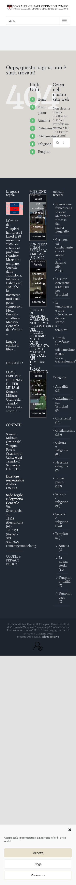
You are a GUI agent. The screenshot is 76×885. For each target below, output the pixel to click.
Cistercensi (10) (61, 420)
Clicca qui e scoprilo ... (14, 409)
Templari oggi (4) (62, 597)
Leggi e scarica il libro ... (12, 345)
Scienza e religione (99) (61, 500)
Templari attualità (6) (62, 581)
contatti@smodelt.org (21, 546)
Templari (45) (61, 536)
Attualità (44, 121)
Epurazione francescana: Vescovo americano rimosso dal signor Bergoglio (61, 217)
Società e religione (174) (61, 520)
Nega (38, 864)
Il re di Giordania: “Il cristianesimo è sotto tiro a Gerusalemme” (61, 349)
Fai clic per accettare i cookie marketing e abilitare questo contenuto (38, 217)
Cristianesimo (48, 136)
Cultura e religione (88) (61, 448)
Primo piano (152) (59, 482)
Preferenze (38, 875)
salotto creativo (50, 636)
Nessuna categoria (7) (61, 466)
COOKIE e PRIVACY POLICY (13, 560)
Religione (44, 144)
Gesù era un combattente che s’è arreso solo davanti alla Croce (61, 255)
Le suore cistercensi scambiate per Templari (61, 286)
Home (42, 99)
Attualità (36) (61, 388)
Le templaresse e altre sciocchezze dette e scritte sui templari (61, 316)
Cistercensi (46, 128)
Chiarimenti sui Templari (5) (61, 404)
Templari (44, 152)
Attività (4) (62, 548)
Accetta (38, 853)
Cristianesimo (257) (61, 432)
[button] (70, 830)
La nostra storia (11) (62, 563)
